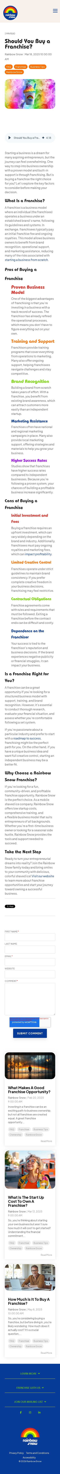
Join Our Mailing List (28, 1402)
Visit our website (43, 876)
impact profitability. (38, 554)
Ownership (15, 1134)
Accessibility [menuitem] (29, 1457)
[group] (30, 138)
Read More (46, 1141)
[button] (9, 138)
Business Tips (37, 66)
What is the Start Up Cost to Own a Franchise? (26, 1201)
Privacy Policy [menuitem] (16, 1452)
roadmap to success (27, 738)
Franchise (21, 66)
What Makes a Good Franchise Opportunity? (29, 1089)
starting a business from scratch (26, 260)
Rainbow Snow (14, 54)
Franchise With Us (28, 1388)
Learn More (28, 1374)
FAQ (8, 66)
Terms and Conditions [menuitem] (37, 1452)
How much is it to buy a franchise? (29, 1301)
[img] (43, 138)
